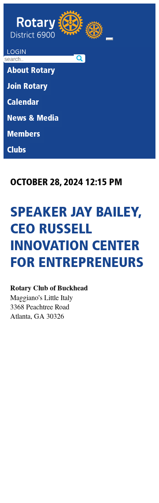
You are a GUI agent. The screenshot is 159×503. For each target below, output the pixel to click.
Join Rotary (27, 87)
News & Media (33, 119)
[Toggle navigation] (109, 39)
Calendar (23, 103)
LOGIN (16, 51)
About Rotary (31, 71)
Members (23, 135)
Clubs (16, 151)
